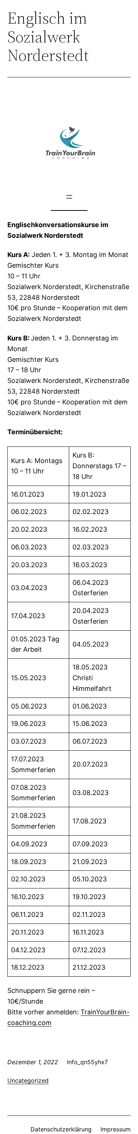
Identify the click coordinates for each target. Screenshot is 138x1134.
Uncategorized (28, 1080)
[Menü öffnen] (69, 196)
